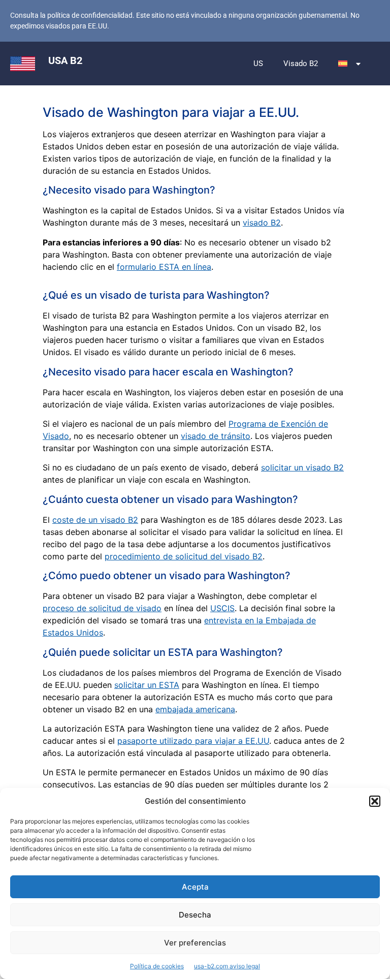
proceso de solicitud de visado (102, 608)
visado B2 (262, 222)
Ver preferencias (195, 943)
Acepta (195, 887)
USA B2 (65, 60)
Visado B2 (300, 63)
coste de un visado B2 (95, 520)
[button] (375, 801)
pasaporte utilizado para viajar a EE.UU (193, 741)
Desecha (195, 915)
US (258, 63)
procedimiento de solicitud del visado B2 (184, 556)
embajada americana (195, 709)
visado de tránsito (215, 436)
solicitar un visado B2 (302, 467)
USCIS (222, 608)
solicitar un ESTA (146, 685)
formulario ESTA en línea (164, 267)
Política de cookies (157, 966)
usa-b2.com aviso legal (227, 966)
